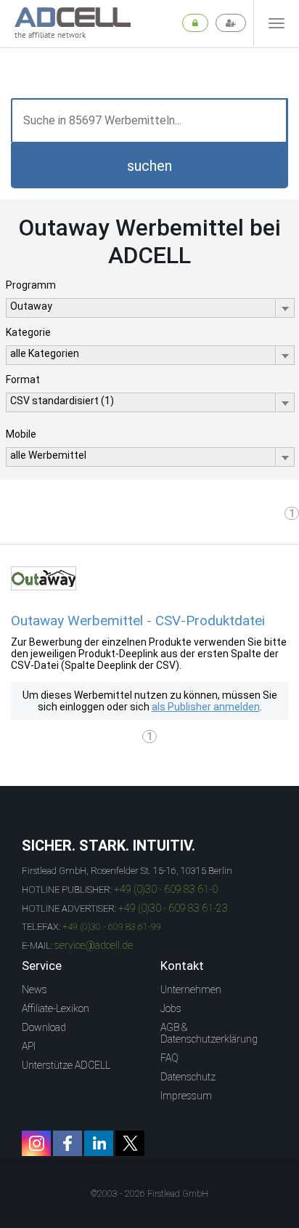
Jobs (170, 1008)
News (34, 989)
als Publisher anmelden (206, 707)
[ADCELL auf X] (129, 1143)
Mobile (21, 434)
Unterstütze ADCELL (66, 1065)
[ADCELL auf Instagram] (36, 1143)
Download (44, 1027)
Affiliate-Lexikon (55, 1008)
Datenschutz (188, 1077)
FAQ (169, 1058)
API (29, 1046)
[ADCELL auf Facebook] (67, 1143)
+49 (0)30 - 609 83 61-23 (173, 908)
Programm (31, 285)
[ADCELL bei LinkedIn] (98, 1143)
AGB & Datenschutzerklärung (209, 1033)
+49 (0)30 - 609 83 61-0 (166, 889)
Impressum (186, 1095)
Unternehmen (190, 989)
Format (23, 379)
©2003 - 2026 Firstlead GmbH (149, 1194)
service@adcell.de (93, 945)
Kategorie (28, 332)
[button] (149, 165)
